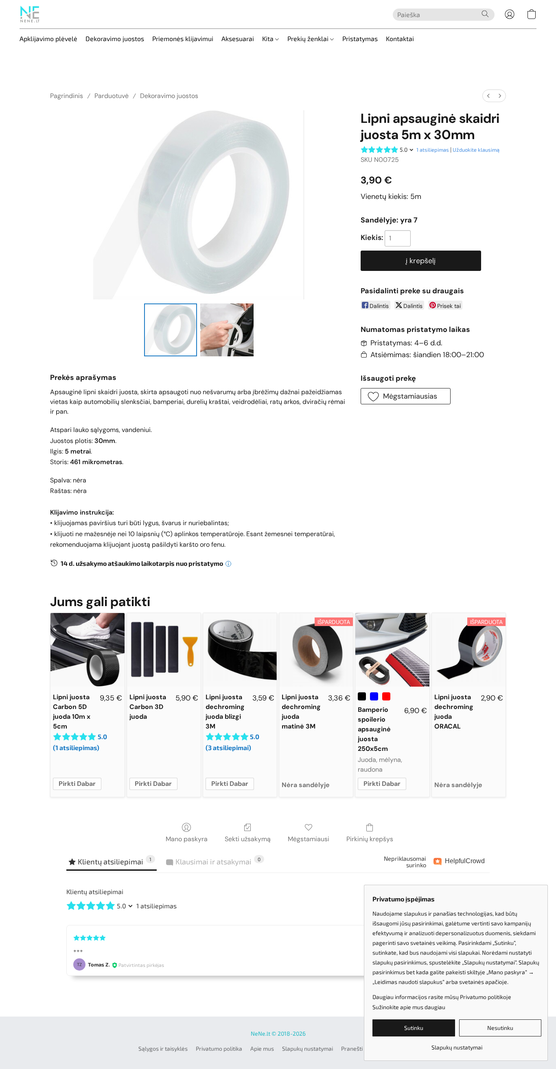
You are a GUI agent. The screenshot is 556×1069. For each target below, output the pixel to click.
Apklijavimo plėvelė (48, 38)
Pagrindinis (66, 96)
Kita (268, 38)
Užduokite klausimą (476, 149)
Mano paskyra (187, 839)
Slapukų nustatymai (307, 1048)
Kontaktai (400, 38)
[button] (30, 14)
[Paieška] (485, 14)
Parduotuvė (111, 96)
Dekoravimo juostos (114, 38)
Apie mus (262, 1048)
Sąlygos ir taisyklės (163, 1048)
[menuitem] (488, 96)
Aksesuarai (237, 38)
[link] (456, 1044)
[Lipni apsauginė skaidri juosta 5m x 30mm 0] (170, 329)
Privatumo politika (219, 1048)
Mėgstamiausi (308, 839)
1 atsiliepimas (432, 149)
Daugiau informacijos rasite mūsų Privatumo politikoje (441, 996)
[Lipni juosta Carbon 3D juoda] (164, 650)
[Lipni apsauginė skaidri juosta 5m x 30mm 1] (226, 329)
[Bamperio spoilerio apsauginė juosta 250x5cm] (392, 650)
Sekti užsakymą (248, 839)
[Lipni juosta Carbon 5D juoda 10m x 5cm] (87, 650)
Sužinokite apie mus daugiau (408, 1007)
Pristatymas (360, 38)
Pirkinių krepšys (369, 839)
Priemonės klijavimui (182, 38)
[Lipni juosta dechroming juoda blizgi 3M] (240, 650)
